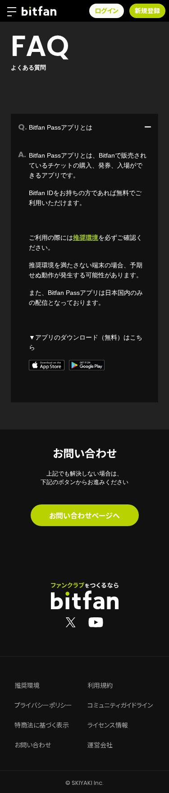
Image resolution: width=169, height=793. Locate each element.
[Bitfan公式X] (71, 621)
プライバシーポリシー (43, 705)
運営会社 (100, 745)
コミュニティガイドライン (120, 705)
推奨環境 (85, 237)
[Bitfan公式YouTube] (95, 621)
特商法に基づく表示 (41, 725)
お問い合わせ (32, 745)
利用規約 (100, 685)
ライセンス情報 (107, 725)
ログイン (107, 10)
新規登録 (147, 10)
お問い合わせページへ (84, 515)
